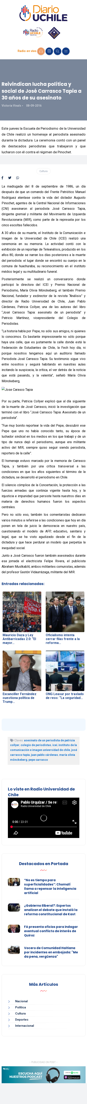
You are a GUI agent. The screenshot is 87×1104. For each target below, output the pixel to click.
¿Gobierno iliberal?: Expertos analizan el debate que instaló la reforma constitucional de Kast (50, 909)
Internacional (24, 1026)
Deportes (21, 1019)
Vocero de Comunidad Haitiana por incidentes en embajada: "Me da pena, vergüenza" (51, 952)
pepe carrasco (38, 759)
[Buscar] (57, 51)
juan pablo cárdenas (44, 754)
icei (54, 745)
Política (20, 1007)
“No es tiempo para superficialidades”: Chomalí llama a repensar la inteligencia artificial (50, 886)
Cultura (43, 171)
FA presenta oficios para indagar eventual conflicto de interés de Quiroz (51, 931)
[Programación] (49, 51)
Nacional (21, 1001)
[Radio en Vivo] (41, 51)
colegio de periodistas (36, 745)
